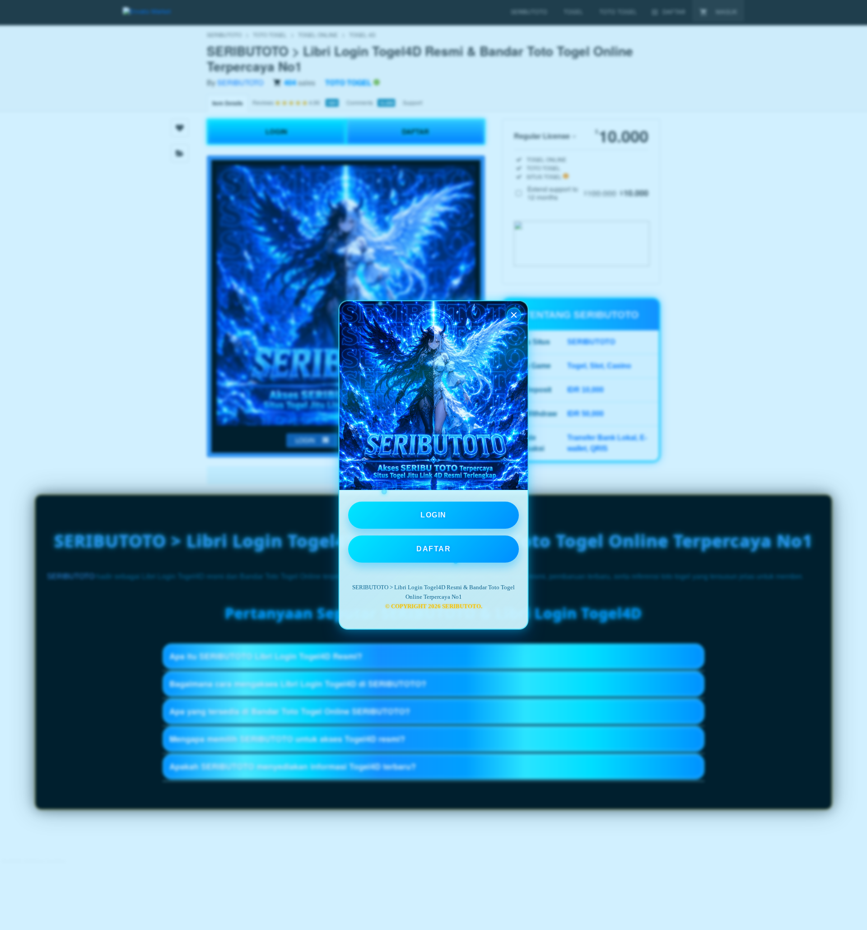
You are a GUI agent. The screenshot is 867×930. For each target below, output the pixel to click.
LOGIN (433, 515)
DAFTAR (433, 549)
